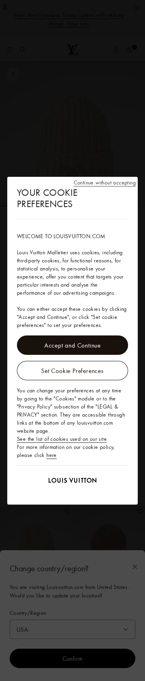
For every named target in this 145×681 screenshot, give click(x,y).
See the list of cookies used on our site (62, 438)
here (51, 455)
